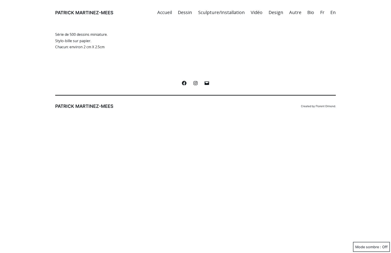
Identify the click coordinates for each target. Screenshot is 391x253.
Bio (310, 12)
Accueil (164, 12)
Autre (295, 12)
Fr (322, 12)
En (333, 12)
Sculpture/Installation (221, 12)
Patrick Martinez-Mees (84, 12)
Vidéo (256, 12)
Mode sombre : (368, 247)
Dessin (185, 12)
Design (276, 12)
